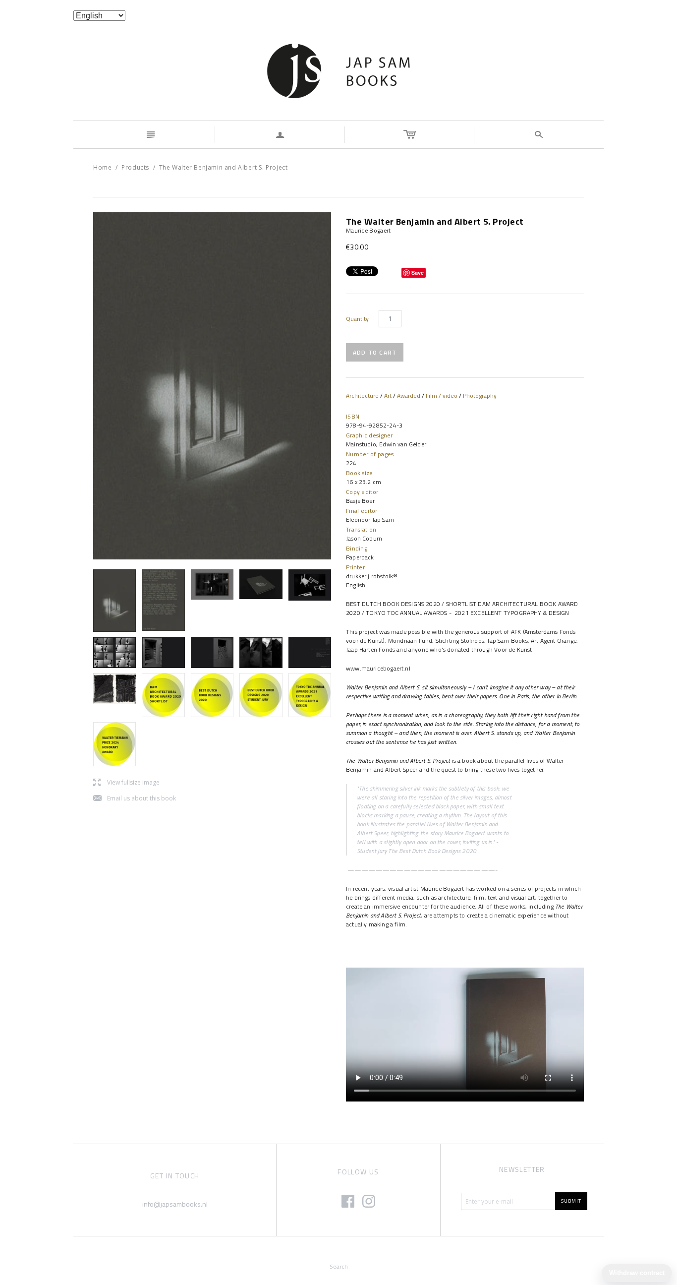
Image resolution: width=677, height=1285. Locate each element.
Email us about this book (134, 799)
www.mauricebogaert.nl (378, 668)
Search (339, 1266)
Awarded (408, 395)
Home (102, 167)
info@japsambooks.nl (175, 1204)
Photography (480, 395)
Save (417, 272)
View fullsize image (126, 783)
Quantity (357, 318)
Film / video (441, 395)
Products (135, 167)
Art (388, 395)
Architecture (362, 395)
